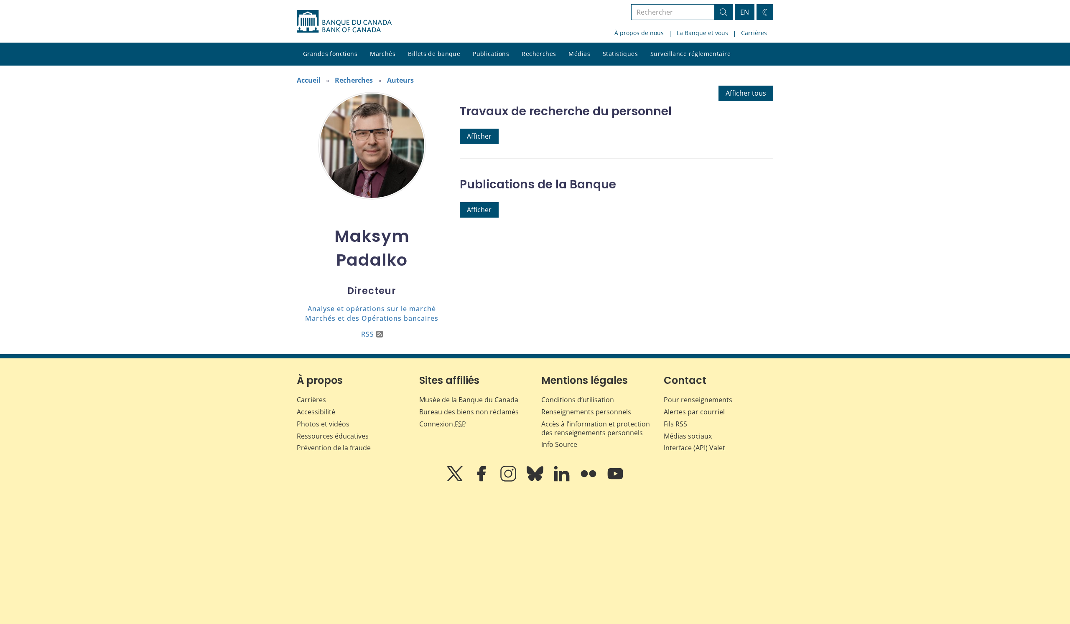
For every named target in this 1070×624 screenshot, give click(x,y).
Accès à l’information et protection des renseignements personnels (595, 428)
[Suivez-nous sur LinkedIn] (562, 479)
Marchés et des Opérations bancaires (371, 318)
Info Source (559, 444)
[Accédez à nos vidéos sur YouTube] (615, 479)
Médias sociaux (688, 436)
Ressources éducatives (333, 436)
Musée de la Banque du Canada (468, 399)
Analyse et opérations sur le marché (372, 308)
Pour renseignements (698, 399)
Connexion (442, 424)
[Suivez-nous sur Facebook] (482, 479)
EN (744, 12)
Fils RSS (675, 424)
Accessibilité (316, 411)
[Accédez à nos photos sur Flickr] (589, 479)
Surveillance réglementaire (690, 54)
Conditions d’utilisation (577, 399)
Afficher (479, 136)
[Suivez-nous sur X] (455, 479)
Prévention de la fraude (334, 447)
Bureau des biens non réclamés (469, 411)
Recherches (539, 54)
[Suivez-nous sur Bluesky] (535, 479)
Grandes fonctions (330, 54)
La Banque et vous (702, 33)
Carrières (754, 33)
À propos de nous (639, 33)
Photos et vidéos (323, 424)
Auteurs (400, 80)
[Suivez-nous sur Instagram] (509, 479)
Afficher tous (746, 93)
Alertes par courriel (694, 411)
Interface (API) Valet (694, 447)
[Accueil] (344, 21)
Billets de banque (434, 54)
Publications (491, 54)
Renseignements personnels (586, 411)
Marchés (382, 54)
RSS (367, 334)
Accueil (309, 80)
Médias (579, 54)
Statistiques (620, 54)
